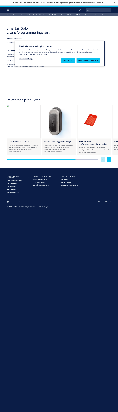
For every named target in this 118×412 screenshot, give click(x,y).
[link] (9, 15)
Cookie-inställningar (26, 59)
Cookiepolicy (32, 54)
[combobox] (98, 10)
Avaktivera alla (68, 60)
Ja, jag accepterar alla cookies (88, 60)
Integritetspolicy (42, 54)
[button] (109, 159)
